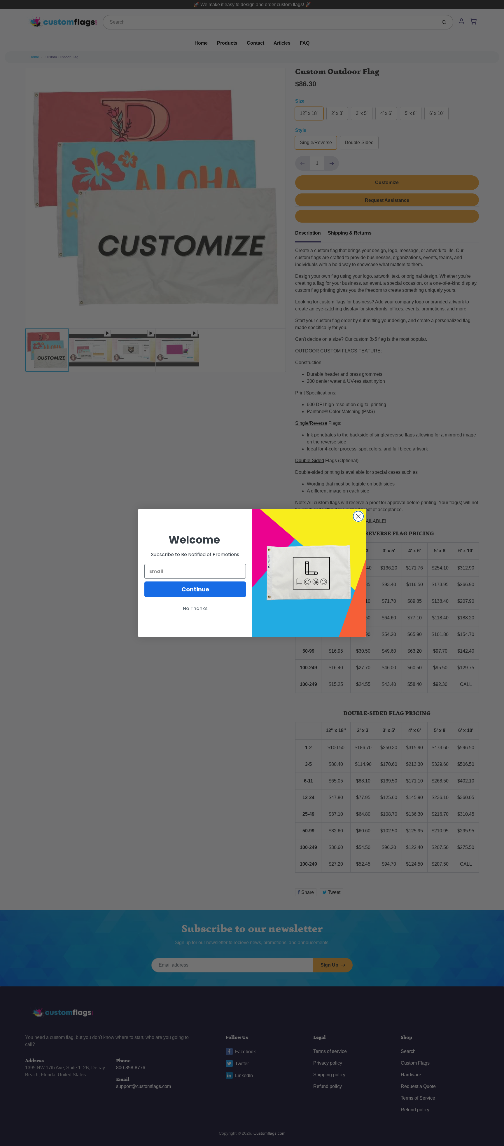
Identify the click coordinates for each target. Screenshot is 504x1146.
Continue (195, 589)
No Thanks (195, 608)
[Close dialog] (358, 516)
